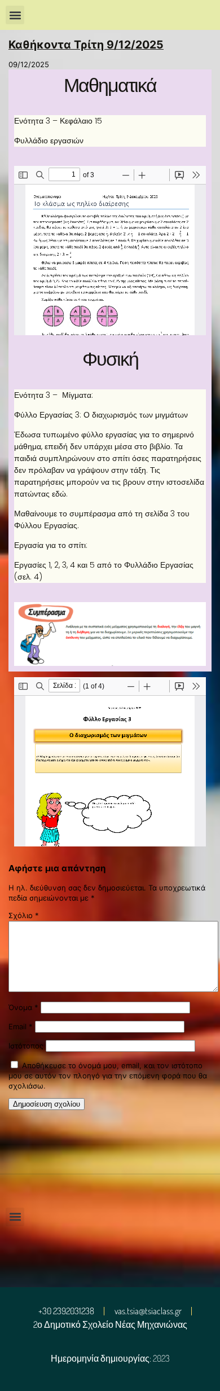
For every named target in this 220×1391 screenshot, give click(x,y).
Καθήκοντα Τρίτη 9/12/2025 (86, 44)
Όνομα (23, 1007)
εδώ (59, 493)
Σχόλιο (23, 915)
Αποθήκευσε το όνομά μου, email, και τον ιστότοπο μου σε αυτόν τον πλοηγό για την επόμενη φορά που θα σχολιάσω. (107, 1075)
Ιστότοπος (25, 1045)
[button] (15, 15)
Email (20, 1026)
